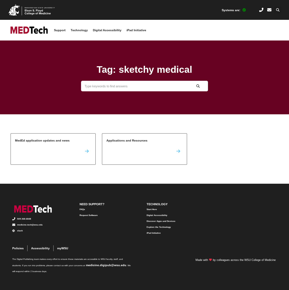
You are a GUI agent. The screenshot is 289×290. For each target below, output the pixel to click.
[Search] (198, 86)
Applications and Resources (144, 149)
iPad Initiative (136, 30)
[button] (277, 10)
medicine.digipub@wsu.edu (106, 265)
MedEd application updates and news (53, 149)
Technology (79, 30)
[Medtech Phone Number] (261, 10)
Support (60, 30)
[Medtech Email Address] (269, 10)
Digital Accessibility (107, 30)
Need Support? (92, 204)
